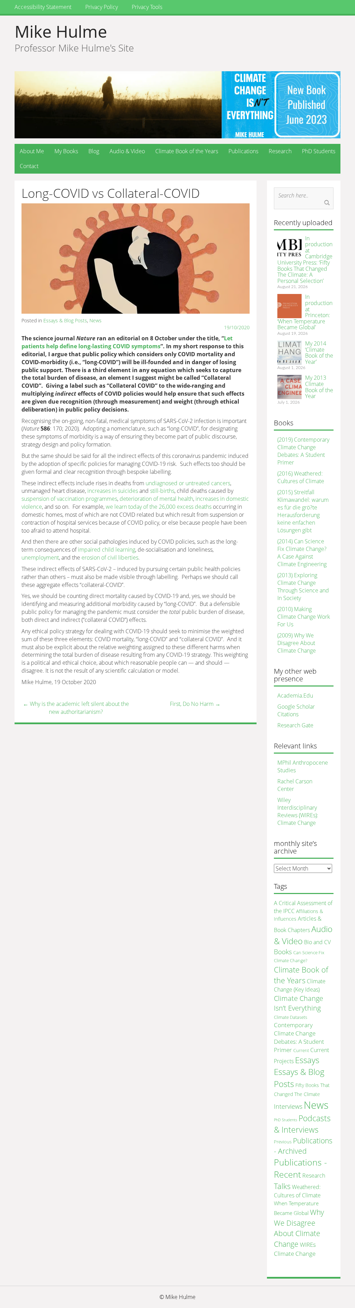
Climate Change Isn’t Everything (298, 1003)
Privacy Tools (147, 6)
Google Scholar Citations (296, 710)
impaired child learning (106, 549)
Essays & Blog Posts (65, 320)
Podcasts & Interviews (302, 1124)
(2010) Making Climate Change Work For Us (303, 616)
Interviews (288, 1106)
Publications (243, 151)
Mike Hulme (61, 31)
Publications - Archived (303, 1145)
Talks (282, 1186)
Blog (93, 151)
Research (280, 151)
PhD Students (318, 151)
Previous (283, 1142)
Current (301, 1050)
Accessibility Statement (43, 6)
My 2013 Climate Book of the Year (319, 387)
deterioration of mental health (156, 499)
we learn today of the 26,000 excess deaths (158, 506)
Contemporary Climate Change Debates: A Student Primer (299, 1037)
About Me (32, 151)
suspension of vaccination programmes (69, 499)
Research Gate (295, 725)
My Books (66, 151)
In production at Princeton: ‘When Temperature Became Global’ (304, 312)
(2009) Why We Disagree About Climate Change (296, 643)
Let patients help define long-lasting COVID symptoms (127, 342)
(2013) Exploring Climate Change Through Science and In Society (303, 586)
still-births (162, 491)
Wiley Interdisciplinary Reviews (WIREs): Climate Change (297, 811)
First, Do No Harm (195, 704)
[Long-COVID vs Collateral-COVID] (135, 258)
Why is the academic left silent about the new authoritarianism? (76, 708)
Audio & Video (127, 151)
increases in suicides (112, 491)
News (95, 320)
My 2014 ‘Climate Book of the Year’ (319, 353)
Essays (307, 1060)
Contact (29, 166)
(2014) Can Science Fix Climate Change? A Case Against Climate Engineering (302, 552)
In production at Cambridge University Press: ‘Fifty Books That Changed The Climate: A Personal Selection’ (304, 259)
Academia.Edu (295, 695)
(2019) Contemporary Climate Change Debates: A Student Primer (303, 451)
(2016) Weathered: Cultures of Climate (300, 477)
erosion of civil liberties (109, 557)
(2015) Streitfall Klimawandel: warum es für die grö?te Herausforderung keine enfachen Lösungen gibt (303, 511)
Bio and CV (317, 942)
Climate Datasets (290, 1017)
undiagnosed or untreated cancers (188, 483)
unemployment (40, 557)
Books (283, 951)
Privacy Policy (101, 6)
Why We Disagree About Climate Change (299, 1228)
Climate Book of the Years (186, 151)
